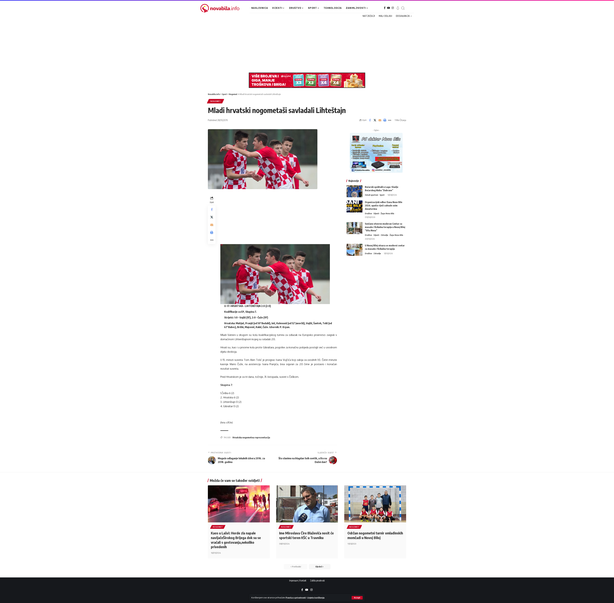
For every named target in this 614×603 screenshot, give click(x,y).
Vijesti (376, 213)
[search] (403, 8)
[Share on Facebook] (370, 120)
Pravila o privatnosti (296, 597)
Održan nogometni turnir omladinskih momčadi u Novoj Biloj (375, 535)
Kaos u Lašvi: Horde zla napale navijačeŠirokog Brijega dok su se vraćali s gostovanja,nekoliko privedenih (236, 540)
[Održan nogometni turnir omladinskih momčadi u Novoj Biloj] (375, 503)
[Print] (384, 120)
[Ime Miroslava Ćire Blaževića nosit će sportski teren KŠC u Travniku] (307, 503)
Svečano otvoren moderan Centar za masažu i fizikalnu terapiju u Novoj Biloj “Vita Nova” (385, 227)
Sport (382, 195)
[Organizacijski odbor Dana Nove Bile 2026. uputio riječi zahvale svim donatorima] (354, 206)
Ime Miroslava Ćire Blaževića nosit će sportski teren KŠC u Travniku (306, 535)
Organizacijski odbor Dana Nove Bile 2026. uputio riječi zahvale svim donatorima (383, 205)
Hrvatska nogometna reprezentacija (251, 437)
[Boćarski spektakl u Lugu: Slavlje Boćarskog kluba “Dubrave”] (354, 191)
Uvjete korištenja (315, 597)
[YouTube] (388, 8)
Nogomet (215, 101)
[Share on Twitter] (375, 120)
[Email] (380, 120)
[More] (389, 120)
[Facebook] (384, 8)
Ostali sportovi (371, 195)
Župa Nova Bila (387, 213)
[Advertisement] (303, 45)
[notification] (397, 8)
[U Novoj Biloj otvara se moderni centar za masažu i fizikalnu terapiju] (354, 250)
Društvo (368, 213)
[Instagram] (393, 8)
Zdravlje (384, 235)
